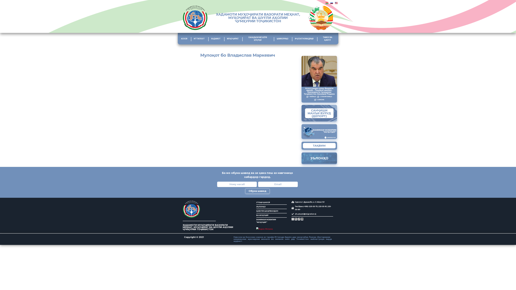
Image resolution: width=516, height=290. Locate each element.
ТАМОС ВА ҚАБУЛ (327, 38)
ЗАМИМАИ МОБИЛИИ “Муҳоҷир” (324, 131)
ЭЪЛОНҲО (261, 207)
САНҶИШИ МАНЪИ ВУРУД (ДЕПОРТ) (319, 113)
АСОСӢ (184, 39)
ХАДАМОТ (216, 39)
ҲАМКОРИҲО (282, 39)
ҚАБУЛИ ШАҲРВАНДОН (267, 211)
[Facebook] (296, 219)
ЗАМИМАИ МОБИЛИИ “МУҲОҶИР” (266, 221)
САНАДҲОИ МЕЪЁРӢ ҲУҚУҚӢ (257, 38)
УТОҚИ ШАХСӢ (263, 202)
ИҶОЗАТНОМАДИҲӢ (304, 39)
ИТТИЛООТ (199, 39)
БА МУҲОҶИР (262, 215)
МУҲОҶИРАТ (233, 39)
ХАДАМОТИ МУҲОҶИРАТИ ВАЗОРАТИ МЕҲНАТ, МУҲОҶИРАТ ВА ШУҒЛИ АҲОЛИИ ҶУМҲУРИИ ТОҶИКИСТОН (258, 17)
